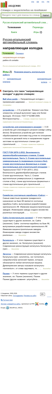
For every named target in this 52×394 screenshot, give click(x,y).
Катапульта (8, 240)
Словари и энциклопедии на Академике (24, 10)
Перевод (20, 53)
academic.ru (11, 4)
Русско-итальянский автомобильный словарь (26, 22)
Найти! (46, 15)
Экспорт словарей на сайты (10, 304)
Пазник (6, 273)
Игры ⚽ (38, 32)
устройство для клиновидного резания (22, 127)
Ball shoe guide (10, 99)
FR (48, 2)
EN (32, 2)
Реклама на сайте (30, 295)
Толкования (14, 27)
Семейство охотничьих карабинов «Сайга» (24, 195)
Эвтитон (7, 254)
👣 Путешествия (7, 300)
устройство (8, 110)
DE (38, 2)
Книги (14, 32)
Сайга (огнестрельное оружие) (18, 218)
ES (43, 2)
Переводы (38, 27)
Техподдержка (18, 295)
